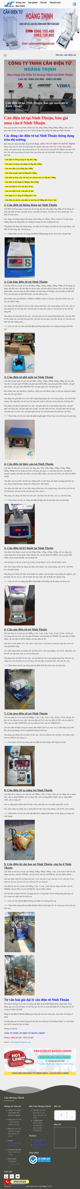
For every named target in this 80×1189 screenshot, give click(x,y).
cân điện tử (54, 1007)
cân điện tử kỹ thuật (32, 581)
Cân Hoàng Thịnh (14, 1097)
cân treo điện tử (35, 742)
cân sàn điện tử (36, 665)
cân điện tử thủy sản (38, 500)
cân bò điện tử (23, 901)
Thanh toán (55, 2)
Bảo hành (20, 6)
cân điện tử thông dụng (39, 234)
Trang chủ (20, 2)
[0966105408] (7, 1182)
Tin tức (43, 2)
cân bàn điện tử (31, 326)
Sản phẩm (33, 2)
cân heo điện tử (27, 905)
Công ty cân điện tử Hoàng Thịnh (17, 1014)
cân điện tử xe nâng (37, 813)
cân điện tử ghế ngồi (38, 416)
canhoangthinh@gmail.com (20, 1042)
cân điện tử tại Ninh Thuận (44, 1004)
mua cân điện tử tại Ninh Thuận (27, 144)
